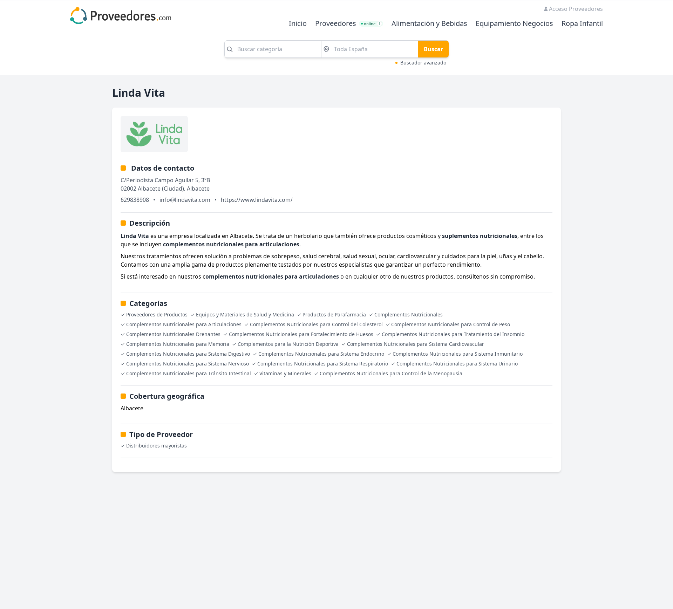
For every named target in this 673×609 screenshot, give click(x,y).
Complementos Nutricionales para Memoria (177, 344)
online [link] (372, 23)
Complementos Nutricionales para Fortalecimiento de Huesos (301, 334)
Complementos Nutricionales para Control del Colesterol (316, 324)
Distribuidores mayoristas (156, 445)
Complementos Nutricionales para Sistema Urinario (457, 363)
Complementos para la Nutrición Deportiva (288, 344)
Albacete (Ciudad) (161, 188)
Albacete (198, 188)
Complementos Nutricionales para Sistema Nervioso (187, 363)
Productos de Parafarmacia (334, 314)
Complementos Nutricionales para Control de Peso (450, 324)
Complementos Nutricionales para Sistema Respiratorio (322, 363)
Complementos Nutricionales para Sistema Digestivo (188, 353)
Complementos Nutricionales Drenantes (173, 334)
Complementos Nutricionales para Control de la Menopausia (391, 373)
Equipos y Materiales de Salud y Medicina (245, 314)
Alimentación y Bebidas (429, 23)
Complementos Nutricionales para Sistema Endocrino (321, 353)
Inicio (298, 23)
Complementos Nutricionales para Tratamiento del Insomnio (453, 334)
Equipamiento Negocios (514, 23)
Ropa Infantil (582, 23)
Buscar (433, 49)
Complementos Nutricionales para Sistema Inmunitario (458, 353)
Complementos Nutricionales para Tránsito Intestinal (188, 373)
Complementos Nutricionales (408, 314)
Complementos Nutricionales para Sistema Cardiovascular (415, 344)
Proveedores (335, 23)
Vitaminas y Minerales (285, 373)
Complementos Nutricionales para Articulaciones (184, 324)
